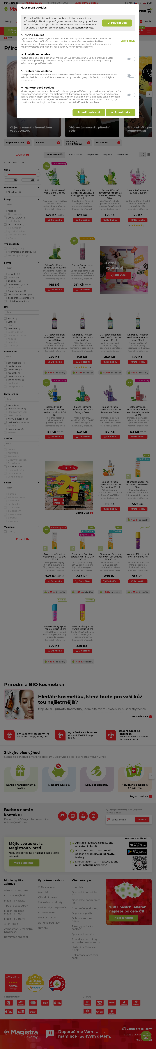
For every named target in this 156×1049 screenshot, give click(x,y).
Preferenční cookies (38, 71)
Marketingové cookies (39, 87)
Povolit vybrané (89, 112)
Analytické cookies (37, 54)
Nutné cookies (34, 35)
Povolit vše (118, 23)
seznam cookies (83, 28)
